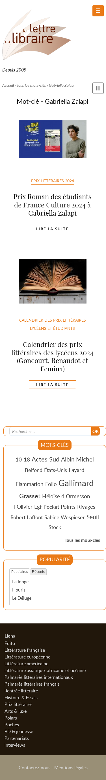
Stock (55, 527)
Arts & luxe (16, 711)
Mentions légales (71, 767)
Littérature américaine (26, 663)
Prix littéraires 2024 (52, 180)
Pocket (51, 506)
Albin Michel (77, 459)
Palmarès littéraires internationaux (39, 677)
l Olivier (23, 506)
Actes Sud (45, 459)
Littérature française (25, 650)
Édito (10, 643)
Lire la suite (52, 228)
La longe (20, 581)
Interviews (15, 745)
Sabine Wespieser (64, 517)
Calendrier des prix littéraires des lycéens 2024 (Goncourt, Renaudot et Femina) (52, 356)
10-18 (23, 459)
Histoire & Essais (21, 697)
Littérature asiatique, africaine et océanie (45, 670)
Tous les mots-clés (31, 85)
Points (68, 506)
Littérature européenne (27, 657)
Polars (11, 718)
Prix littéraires (19, 704)
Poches (12, 725)
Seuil (92, 517)
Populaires (19, 572)
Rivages (86, 506)
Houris (18, 590)
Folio (51, 484)
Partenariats (17, 738)
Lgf (38, 506)
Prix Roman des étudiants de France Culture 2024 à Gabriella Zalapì (52, 204)
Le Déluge (21, 598)
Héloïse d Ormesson (66, 496)
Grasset (29, 495)
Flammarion (30, 484)
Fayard (77, 470)
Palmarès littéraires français (32, 684)
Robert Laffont (26, 517)
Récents (38, 572)
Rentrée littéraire (21, 691)
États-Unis (55, 470)
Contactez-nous (34, 767)
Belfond (33, 470)
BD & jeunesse (19, 731)
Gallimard (76, 483)
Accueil (8, 85)
